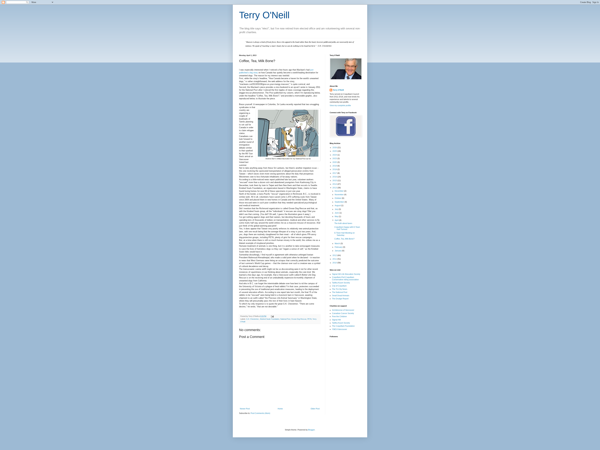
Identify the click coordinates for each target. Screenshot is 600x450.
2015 (334, 180)
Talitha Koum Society (341, 283)
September (340, 202)
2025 (334, 151)
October (338, 198)
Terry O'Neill (264, 15)
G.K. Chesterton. (252, 319)
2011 (334, 259)
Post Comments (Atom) (260, 413)
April (337, 220)
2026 (334, 147)
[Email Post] (272, 316)
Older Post (315, 409)
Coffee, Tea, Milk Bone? (344, 239)
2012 (334, 255)
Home (280, 409)
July (337, 209)
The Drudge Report (340, 299)
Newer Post (245, 409)
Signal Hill (336, 320)
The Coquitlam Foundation (343, 326)
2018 (334, 169)
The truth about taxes (343, 223)
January (338, 251)
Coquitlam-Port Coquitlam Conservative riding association (345, 278)
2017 (334, 173)
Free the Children (339, 316)
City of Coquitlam (339, 286)
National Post (285, 319)
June (337, 213)
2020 (334, 162)
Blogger (311, 430)
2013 (334, 188)
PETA (309, 319)
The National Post (339, 292)
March (337, 243)
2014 (334, 184)
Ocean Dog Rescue (298, 319)
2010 (334, 263)
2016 (334, 177)
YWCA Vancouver (339, 329)
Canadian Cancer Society (343, 313)
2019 (334, 166)
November (339, 195)
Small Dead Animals (340, 295)
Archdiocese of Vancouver (343, 310)
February (339, 247)
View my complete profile (340, 105)
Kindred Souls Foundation (269, 319)
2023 (334, 158)
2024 (334, 155)
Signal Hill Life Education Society (346, 274)
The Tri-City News (339, 289)
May (337, 216)
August (338, 205)
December (339, 191)
